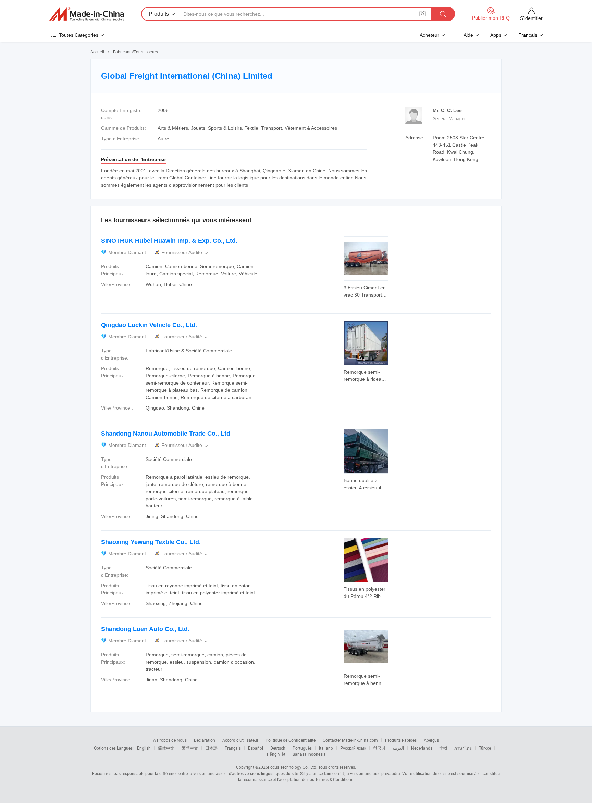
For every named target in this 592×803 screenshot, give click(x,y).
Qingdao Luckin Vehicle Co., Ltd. (149, 325)
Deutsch (277, 748)
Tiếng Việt (275, 754)
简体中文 (166, 748)
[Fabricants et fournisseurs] (86, 14)
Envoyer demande (366, 290)
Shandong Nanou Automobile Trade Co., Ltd (165, 433)
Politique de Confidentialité (291, 740)
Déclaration (204, 740)
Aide (468, 35)
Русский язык (353, 748)
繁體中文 (190, 748)
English (144, 748)
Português (302, 748)
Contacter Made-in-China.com (350, 740)
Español (255, 748)
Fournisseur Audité (185, 252)
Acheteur (429, 35)
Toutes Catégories (78, 35)
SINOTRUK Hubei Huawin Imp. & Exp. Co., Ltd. (169, 240)
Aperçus (431, 740)
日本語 (211, 748)
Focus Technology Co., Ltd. (292, 767)
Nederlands (421, 748)
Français (233, 748)
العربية (398, 748)
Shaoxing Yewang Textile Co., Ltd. (151, 542)
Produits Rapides (401, 740)
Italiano (326, 748)
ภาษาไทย (463, 748)
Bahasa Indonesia (309, 754)
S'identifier (531, 18)
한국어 (379, 748)
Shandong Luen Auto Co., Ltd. (145, 629)
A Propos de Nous (170, 740)
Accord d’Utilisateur (240, 740)
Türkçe (485, 748)
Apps (495, 35)
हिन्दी (443, 748)
